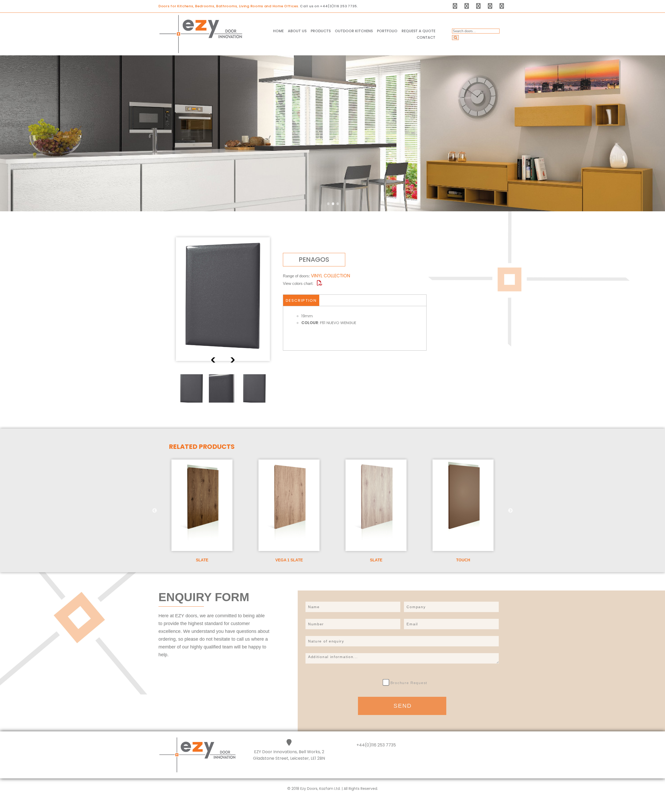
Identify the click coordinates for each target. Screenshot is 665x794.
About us (297, 31)
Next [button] (232, 360)
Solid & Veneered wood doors (338, 66)
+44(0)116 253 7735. (339, 6)
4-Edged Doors (329, 41)
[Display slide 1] (328, 203)
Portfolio (387, 31)
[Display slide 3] (337, 203)
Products (321, 31)
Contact (426, 37)
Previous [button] (213, 360)
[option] (223, 299)
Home (278, 31)
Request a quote (418, 31)
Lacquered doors (332, 48)
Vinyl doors (326, 56)
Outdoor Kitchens (354, 31)
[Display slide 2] (333, 203)
